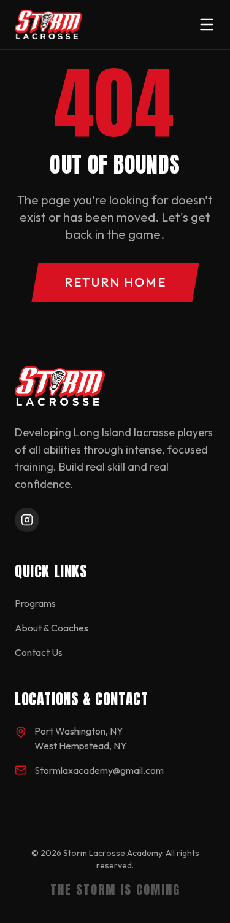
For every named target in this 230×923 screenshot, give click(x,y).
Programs (35, 603)
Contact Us (39, 652)
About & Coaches (51, 628)
